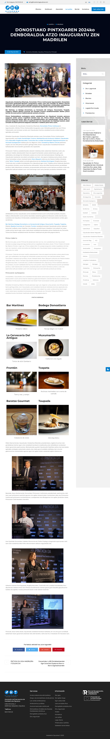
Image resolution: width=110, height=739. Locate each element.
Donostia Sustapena (89, 201)
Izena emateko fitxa (61, 703)
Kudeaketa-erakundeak (90, 252)
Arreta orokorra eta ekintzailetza (40, 695)
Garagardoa (86, 224)
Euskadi (85, 213)
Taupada (57, 224)
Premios (85, 276)
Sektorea (95, 280)
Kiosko (57, 712)
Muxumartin (49, 224)
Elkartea (38, 9)
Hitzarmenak (90, 103)
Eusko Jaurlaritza (88, 217)
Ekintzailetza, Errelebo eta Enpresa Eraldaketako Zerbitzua (41, 710)
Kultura (85, 256)
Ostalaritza (86, 268)
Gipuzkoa (41, 52)
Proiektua (86, 280)
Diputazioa (86, 193)
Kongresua (97, 248)
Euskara (94, 213)
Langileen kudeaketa (89, 260)
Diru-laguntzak (91, 89)
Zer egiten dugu (60, 698)
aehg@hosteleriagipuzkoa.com (38, 2)
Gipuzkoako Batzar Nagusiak (92, 232)
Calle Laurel (86, 189)
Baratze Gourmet (16, 226)
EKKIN (94, 205)
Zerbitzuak (48, 9)
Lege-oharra (59, 720)
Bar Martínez (10, 224)
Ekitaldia (34, 52)
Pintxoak (54, 52)
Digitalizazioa (98, 189)
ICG (96, 240)
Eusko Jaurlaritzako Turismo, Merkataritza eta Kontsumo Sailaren (39, 138)
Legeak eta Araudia (92, 108)
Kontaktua (85, 9)
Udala (93, 284)
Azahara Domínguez (47, 161)
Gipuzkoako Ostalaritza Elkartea (93, 236)
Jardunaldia (86, 248)
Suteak (85, 284)
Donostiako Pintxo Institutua (49, 126)
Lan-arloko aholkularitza (37, 701)
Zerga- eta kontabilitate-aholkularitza (42, 698)
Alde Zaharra (87, 185)
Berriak (77, 9)
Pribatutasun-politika (62, 723)
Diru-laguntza (97, 193)
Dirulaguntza (87, 197)
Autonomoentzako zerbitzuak (39, 706)
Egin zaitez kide (98, 9)
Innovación (86, 244)
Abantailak (59, 9)
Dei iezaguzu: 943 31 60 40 (15, 2)
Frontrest (96, 221)
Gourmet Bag (87, 240)
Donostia (29, 52)
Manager (85, 264)
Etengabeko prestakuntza (38, 714)
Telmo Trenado (14, 161)
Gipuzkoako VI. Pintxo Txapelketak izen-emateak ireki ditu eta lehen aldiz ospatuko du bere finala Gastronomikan (93, 167)
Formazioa (86, 221)
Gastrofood (86, 228)
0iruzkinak (60, 24)
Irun (95, 244)
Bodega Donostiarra (21, 224)
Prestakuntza (90, 113)
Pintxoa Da (47, 52)
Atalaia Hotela (99, 185)
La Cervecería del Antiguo (36, 224)
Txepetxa (63, 224)
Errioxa (95, 209)
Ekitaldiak (89, 94)
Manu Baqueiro (37, 159)
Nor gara (57, 695)
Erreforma (86, 209)
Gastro (96, 224)
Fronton (33, 226)
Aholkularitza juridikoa (37, 703)
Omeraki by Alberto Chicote (51, 142)
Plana (94, 272)
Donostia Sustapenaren (13, 142)
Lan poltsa (68, 9)
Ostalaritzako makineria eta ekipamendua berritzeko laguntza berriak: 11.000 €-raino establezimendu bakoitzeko (93, 137)
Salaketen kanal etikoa (62, 725)
